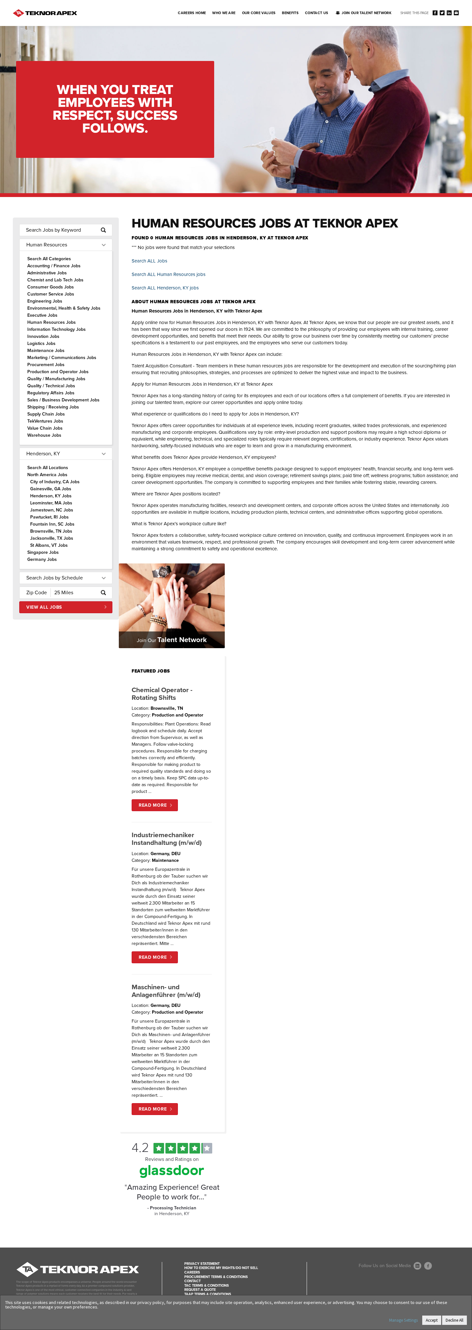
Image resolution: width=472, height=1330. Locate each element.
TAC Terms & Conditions (206, 1285)
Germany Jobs (42, 559)
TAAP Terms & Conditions (207, 1294)
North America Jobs (47, 474)
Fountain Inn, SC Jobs (52, 524)
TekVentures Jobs (45, 421)
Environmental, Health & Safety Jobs (64, 308)
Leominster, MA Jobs (51, 503)
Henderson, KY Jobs (51, 496)
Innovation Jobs (43, 336)
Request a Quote (200, 1290)
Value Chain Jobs (45, 428)
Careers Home (192, 13)
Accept (432, 1320)
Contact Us (316, 13)
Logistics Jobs (41, 343)
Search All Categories (49, 259)
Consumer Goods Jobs (50, 287)
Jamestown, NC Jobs (51, 510)
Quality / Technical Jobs (51, 386)
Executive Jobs (42, 315)
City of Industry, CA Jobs (55, 482)
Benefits (290, 13)
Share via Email (456, 12)
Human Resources (46, 245)
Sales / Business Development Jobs (63, 400)
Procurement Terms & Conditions (216, 1277)
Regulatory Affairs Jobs (50, 393)
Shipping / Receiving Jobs (53, 407)
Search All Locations (47, 467)
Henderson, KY (43, 453)
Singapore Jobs (43, 552)
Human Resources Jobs (51, 322)
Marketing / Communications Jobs (61, 357)
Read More (153, 805)
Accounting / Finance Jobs (54, 266)
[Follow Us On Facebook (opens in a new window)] (428, 1266)
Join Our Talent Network (366, 13)
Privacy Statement (202, 1264)
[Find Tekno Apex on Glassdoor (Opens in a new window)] (172, 1176)
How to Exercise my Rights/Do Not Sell (221, 1268)
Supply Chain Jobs (46, 414)
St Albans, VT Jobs (49, 545)
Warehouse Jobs (44, 435)
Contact (192, 1281)
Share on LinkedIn (449, 12)
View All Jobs (44, 607)
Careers (192, 1272)
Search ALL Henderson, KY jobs (165, 288)
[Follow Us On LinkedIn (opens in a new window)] (417, 1266)
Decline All (454, 1320)
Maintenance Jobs (46, 350)
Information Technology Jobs (56, 329)
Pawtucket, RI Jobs (49, 517)
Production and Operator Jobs (58, 371)
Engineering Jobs (44, 301)
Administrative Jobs (47, 273)
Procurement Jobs (46, 364)
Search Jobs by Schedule (54, 578)
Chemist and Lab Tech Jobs (55, 280)
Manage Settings (403, 1320)
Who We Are (223, 13)
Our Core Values (259, 13)
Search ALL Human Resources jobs (168, 274)
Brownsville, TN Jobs (51, 531)
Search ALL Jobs (149, 261)
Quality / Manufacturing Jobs (56, 379)
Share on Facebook (435, 12)
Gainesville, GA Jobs (50, 489)
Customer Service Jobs (50, 294)
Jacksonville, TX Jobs (51, 538)
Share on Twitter (442, 12)
